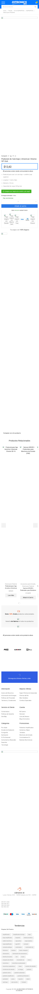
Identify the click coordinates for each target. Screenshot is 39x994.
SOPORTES (29, 10)
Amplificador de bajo (18, 934)
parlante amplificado (8, 976)
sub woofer (14, 982)
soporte (20, 979)
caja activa (18, 941)
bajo (29, 934)
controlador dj (29, 947)
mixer (20, 966)
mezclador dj (20, 960)
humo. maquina (23, 950)
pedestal (5, 979)
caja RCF (17, 944)
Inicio (4, 10)
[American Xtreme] (4, 300)
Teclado (23, 982)
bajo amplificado (7, 937)
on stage (20, 969)
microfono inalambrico (9, 966)
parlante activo (7, 972)
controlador (19, 947)
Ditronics (5, 950)
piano (13, 979)
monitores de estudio (8, 969)
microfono (5, 963)
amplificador (6, 934)
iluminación (6, 953)
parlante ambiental (19, 972)
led (17, 956)
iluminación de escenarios (20, 953)
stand (27, 979)
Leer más (11, 595)
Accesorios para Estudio (28, 584)
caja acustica (28, 941)
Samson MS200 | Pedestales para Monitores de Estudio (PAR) (28, 590)
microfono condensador (18, 963)
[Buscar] (35, 7)
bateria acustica (28, 937)
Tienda (10, 10)
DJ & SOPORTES (19, 10)
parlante (29, 969)
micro (29, 960)
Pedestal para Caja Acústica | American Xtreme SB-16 (11, 588)
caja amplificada (7, 944)
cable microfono (7, 941)
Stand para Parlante (9, 12)
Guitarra (13, 950)
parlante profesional (23, 976)
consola (26, 944)
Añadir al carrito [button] (28, 597)
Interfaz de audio (7, 956)
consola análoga (7, 947)
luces (22, 956)
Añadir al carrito (20, 206)
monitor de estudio (30, 966)
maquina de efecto (8, 960)
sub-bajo (5, 982)
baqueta (18, 937)
